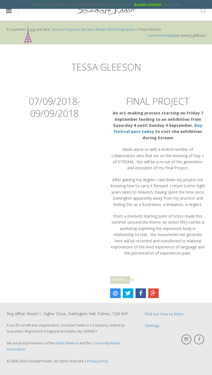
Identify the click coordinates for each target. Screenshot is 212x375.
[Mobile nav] (9, 11)
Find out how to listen (164, 314)
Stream (86, 29)
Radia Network (66, 343)
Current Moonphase (163, 35)
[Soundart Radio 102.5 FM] (106, 11)
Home (57, 29)
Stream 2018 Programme (115, 29)
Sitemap (152, 325)
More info (171, 4)
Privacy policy (97, 361)
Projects (71, 29)
